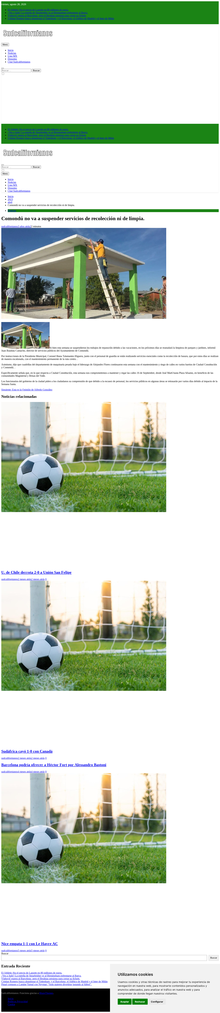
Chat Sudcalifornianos (19, 61)
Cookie (11, 1004)
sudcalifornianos (9, 226)
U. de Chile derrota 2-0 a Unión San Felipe (36, 572)
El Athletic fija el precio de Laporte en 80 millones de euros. (38, 9)
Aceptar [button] (124, 1001)
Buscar (4, 953)
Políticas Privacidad (18, 1001)
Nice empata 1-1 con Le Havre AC (29, 944)
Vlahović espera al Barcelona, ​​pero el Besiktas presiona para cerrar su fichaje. (47, 15)
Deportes (12, 59)
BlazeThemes (46, 993)
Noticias (12, 53)
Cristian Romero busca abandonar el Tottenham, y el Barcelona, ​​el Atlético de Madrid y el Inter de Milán (61, 18)
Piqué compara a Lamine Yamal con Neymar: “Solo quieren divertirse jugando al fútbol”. (46, 984)
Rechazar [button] (140, 1001)
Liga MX (12, 56)
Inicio (11, 50)
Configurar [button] (157, 1001)
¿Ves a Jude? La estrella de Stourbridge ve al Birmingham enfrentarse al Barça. (48, 12)
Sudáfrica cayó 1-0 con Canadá (27, 751)
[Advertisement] (110, 99)
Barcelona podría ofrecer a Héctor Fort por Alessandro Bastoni (53, 765)
